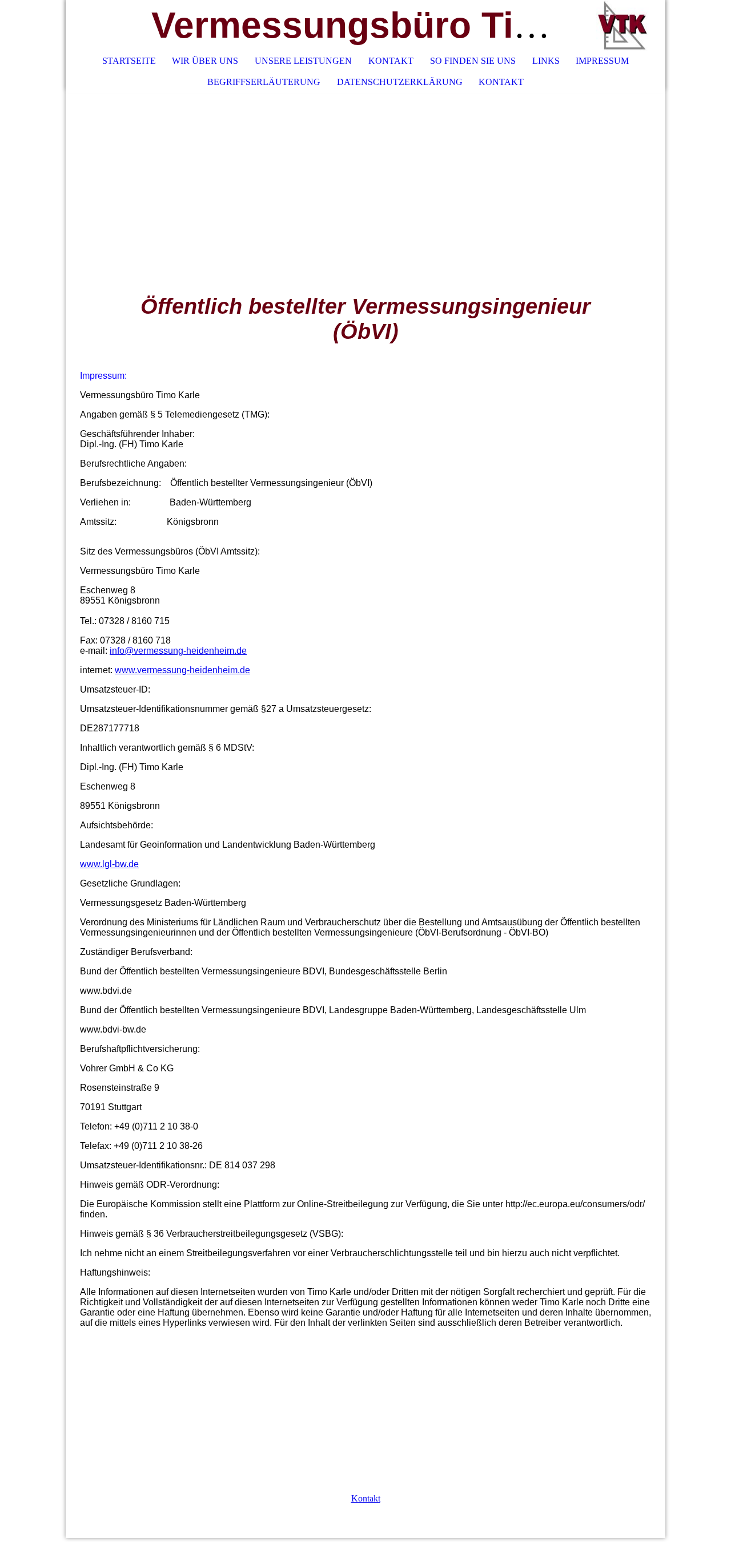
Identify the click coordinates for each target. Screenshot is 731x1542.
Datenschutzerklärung (400, 82)
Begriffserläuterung (263, 82)
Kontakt (390, 61)
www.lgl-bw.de (109, 864)
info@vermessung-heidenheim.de (178, 650)
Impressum (602, 61)
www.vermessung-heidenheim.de (182, 670)
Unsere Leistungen (303, 61)
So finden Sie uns (473, 61)
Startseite (129, 61)
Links (546, 61)
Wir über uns (205, 61)
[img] (622, 25)
